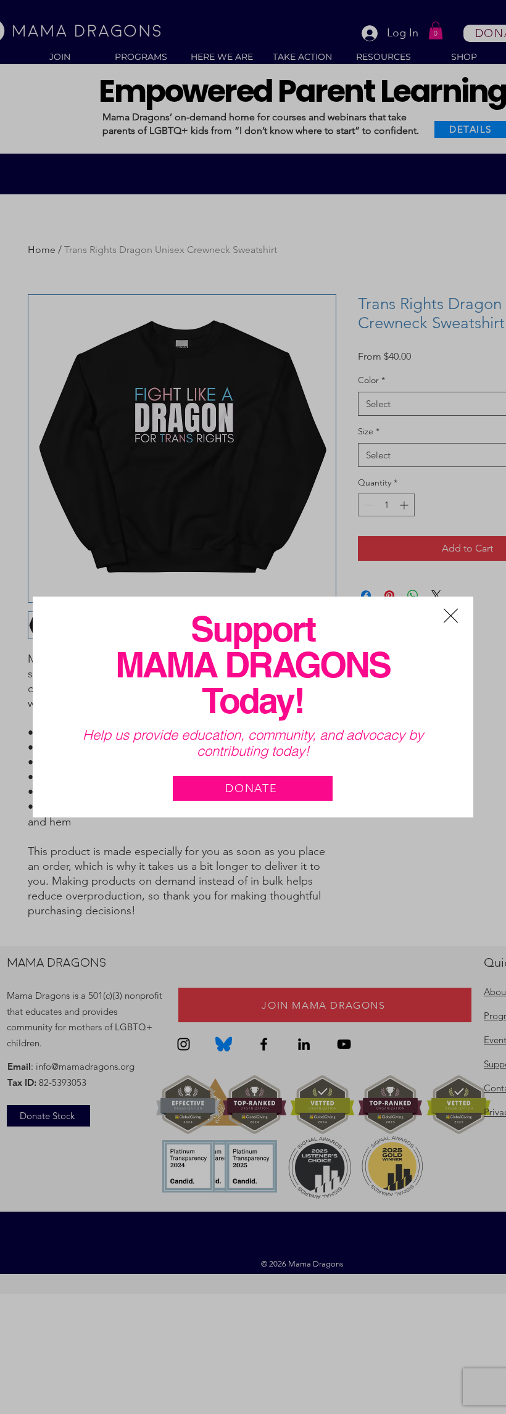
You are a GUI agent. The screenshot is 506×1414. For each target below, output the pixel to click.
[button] (451, 615)
